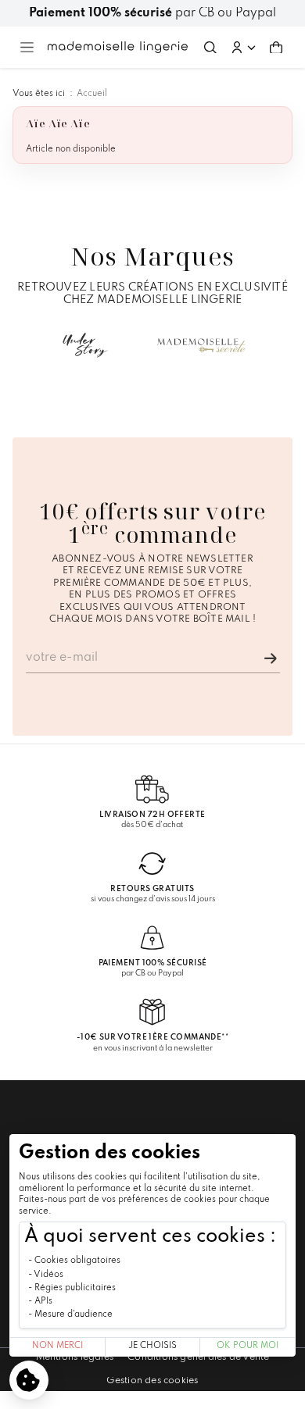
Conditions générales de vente (198, 1357)
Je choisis (152, 1346)
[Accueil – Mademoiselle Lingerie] (118, 46)
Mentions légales (75, 1357)
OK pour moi (247, 1346)
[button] (243, 47)
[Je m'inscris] (270, 658)
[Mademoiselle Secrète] (201, 345)
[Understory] (85, 345)
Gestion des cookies (152, 1381)
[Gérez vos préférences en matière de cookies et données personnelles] (28, 1380)
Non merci (57, 1346)
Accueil (92, 93)
